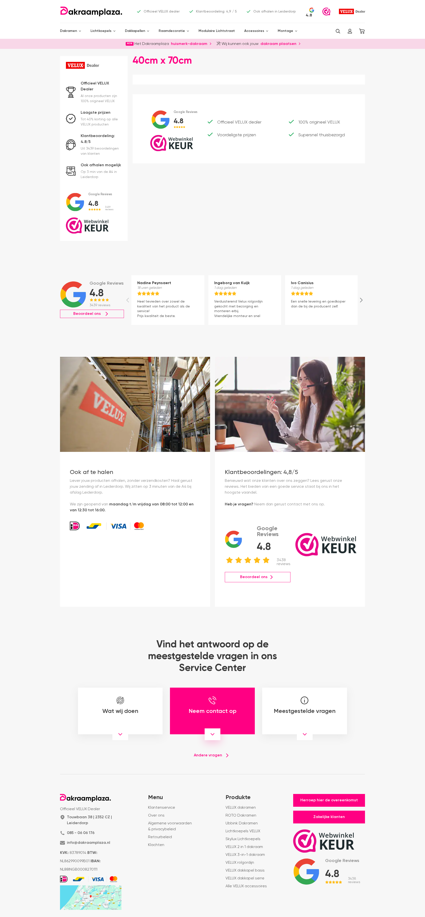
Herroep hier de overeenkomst (329, 800)
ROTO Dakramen (241, 816)
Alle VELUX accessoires (246, 886)
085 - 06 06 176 (80, 833)
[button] (338, 31)
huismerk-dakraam (189, 43)
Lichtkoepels (101, 31)
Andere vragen (208, 755)
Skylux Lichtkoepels (243, 839)
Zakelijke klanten (329, 817)
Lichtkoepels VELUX (243, 831)
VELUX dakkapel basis (245, 871)
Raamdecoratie (172, 31)
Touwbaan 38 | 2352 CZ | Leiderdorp (89, 820)
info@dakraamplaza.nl (88, 843)
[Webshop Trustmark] (326, 11)
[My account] (350, 31)
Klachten (156, 845)
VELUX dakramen (241, 808)
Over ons (156, 816)
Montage (285, 31)
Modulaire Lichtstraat (216, 31)
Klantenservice (161, 808)
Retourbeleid (160, 837)
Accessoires (254, 31)
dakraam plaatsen (278, 43)
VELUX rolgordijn (240, 863)
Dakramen (68, 31)
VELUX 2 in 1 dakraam (244, 847)
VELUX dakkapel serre (245, 878)
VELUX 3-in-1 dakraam (245, 855)
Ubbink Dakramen (242, 823)
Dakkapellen (135, 31)
